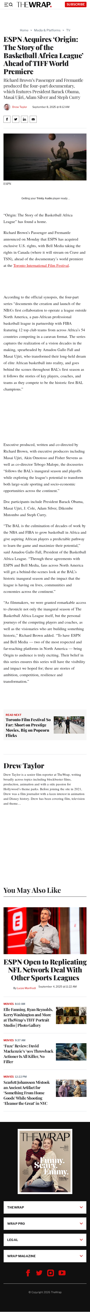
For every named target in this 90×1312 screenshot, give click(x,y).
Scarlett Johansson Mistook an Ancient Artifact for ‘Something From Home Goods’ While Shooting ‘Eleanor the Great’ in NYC (26, 1093)
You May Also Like (32, 890)
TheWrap (15, 1207)
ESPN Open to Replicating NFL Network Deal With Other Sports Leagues (45, 969)
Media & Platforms (47, 30)
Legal (12, 1240)
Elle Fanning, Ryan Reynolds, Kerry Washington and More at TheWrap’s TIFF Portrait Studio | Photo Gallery (28, 1017)
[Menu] (8, 4)
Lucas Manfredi (26, 988)
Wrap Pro (16, 1223)
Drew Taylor (19, 107)
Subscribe (76, 4)
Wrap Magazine (21, 1256)
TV (68, 30)
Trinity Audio (44, 198)
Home (24, 30)
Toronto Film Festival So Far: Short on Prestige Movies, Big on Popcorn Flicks (28, 727)
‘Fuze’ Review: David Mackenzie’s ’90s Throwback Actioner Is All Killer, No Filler (28, 1053)
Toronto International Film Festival (41, 265)
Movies (8, 1003)
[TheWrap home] (34, 4)
